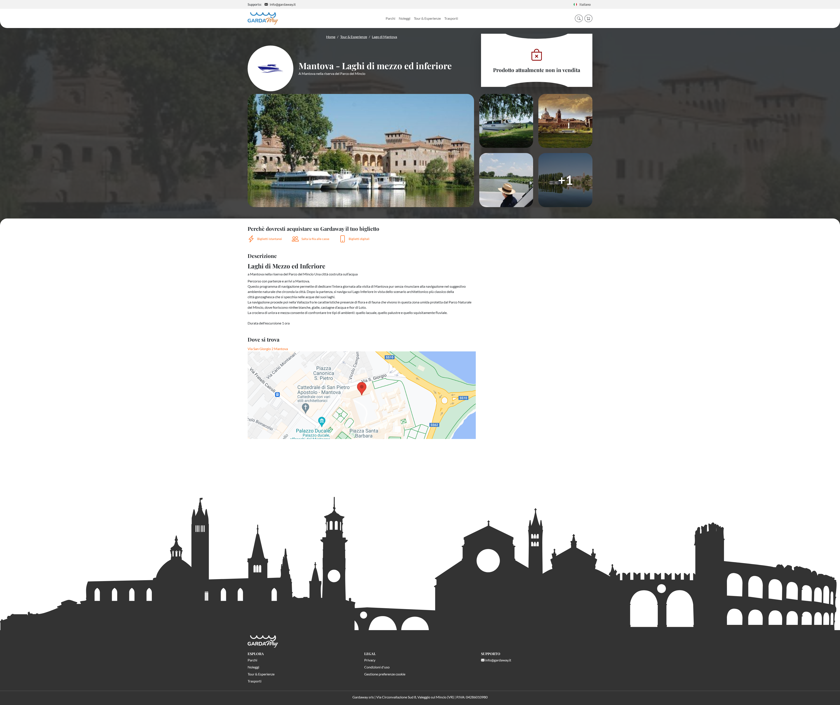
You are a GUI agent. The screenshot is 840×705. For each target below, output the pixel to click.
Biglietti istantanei (269, 239)
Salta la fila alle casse (315, 239)
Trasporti (451, 18)
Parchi (390, 18)
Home (330, 37)
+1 (565, 179)
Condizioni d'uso (377, 667)
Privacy (369, 660)
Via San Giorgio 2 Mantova (268, 349)
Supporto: (255, 4)
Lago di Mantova (384, 37)
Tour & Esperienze (427, 18)
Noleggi (404, 18)
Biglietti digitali (359, 239)
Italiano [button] (584, 4)
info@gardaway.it (283, 4)
